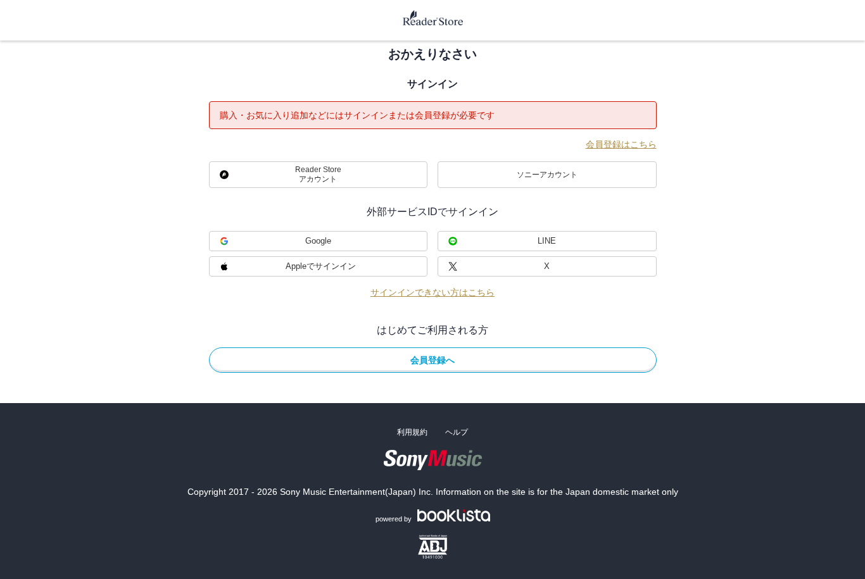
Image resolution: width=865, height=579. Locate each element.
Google (318, 241)
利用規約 (412, 432)
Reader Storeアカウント (318, 174)
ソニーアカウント (547, 174)
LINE (547, 241)
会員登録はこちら (621, 144)
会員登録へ (432, 360)
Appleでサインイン (321, 266)
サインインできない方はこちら (432, 292)
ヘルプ (456, 432)
